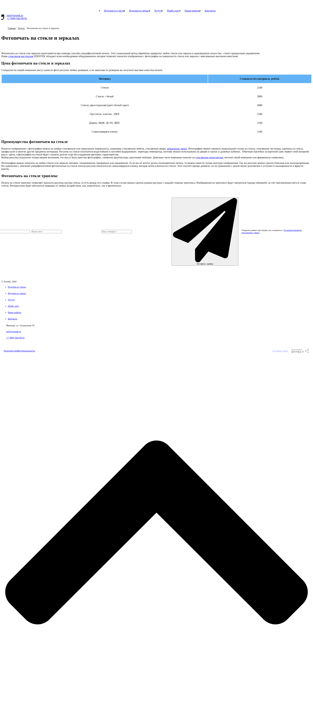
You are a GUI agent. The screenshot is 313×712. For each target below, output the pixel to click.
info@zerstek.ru (15, 15)
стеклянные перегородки (209, 157)
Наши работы (192, 10)
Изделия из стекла (114, 10)
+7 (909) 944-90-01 (17, 18)
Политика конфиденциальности (19, 351)
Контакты (210, 10)
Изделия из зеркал (139, 10)
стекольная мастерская (20, 56)
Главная (11, 28)
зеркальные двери (177, 148)
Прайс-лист (173, 10)
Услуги (158, 10)
